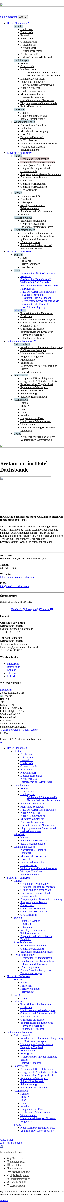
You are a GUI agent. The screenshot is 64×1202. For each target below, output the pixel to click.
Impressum (13, 663)
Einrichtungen (21, 784)
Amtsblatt (25, 923)
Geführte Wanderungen (33, 1041)
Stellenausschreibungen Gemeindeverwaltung (33, 947)
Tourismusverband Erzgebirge (36, 1022)
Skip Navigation (9, 16)
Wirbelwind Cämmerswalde (42, 797)
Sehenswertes (21, 1065)
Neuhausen (6, 689)
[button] (1, 1146)
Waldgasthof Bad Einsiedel (35, 282)
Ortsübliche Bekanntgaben (34, 883)
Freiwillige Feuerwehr (32, 806)
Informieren (20, 1001)
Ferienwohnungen (30, 988)
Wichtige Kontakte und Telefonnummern (32, 873)
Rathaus (18, 880)
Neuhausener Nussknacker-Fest (37, 1127)
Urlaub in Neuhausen (18, 976)
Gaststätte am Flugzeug (33, 307)
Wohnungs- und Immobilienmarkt (38, 868)
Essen (17, 994)
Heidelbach (26, 763)
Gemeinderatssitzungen (33, 908)
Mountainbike (27, 1050)
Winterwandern (28, 1115)
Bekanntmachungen (24, 954)
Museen (24, 1096)
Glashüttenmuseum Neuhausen (37, 825)
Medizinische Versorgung (34, 856)
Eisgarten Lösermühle (32, 294)
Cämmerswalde (28, 766)
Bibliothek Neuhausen (32, 803)
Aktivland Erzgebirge (32, 1025)
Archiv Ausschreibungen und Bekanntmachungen (36, 972)
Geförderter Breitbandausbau (36, 957)
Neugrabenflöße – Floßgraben (36, 1069)
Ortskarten (26, 1007)
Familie (24, 1093)
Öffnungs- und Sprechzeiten (35, 889)
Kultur (23, 1102)
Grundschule (27, 791)
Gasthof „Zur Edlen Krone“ (35, 279)
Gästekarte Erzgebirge (32, 1019)
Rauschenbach (28, 769)
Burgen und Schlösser (32, 1109)
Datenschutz (13, 666)
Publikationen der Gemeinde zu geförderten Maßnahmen (37, 962)
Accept (4, 1200)
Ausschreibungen (23, 942)
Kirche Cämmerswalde (32, 815)
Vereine (24, 788)
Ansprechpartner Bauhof (33, 902)
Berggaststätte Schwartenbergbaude (39, 300)
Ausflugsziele (21, 1090)
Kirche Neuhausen (30, 812)
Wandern (25, 1106)
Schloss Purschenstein (32, 1081)
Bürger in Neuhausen (18, 877)
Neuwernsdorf (28, 772)
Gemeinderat (27, 905)
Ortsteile (18, 751)
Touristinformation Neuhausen (36, 1004)
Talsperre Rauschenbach (33, 1087)
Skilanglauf (26, 1053)
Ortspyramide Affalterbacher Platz (38, 1072)
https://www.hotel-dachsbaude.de (18, 577)
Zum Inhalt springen (11, 1142)
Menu (23, 17)
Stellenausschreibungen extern (36, 951)
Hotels (23, 982)
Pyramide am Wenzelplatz (34, 1078)
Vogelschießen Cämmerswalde (37, 1130)
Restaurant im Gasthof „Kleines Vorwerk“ (37, 275)
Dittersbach (26, 757)
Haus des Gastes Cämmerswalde (38, 291)
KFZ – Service (28, 865)
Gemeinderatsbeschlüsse (33, 911)
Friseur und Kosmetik (32, 862)
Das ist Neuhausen (17, 747)
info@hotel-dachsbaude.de (14, 586)
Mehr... (4, 732)
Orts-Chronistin (28, 914)
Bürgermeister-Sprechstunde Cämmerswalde (35, 895)
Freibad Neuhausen (30, 831)
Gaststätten (26, 859)
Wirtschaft (19, 834)
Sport (23, 1099)
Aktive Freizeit (22, 1035)
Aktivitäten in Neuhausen (20, 1031)
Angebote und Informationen (36, 936)
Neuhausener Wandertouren (35, 1112)
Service (18, 917)
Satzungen (26, 927)
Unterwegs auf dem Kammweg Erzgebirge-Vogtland (37, 1046)
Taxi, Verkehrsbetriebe (32, 843)
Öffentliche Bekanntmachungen (37, 886)
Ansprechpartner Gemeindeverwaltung (41, 899)
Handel (24, 837)
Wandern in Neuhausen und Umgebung (41, 1038)
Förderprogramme (30, 967)
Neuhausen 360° (29, 778)
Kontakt (11, 669)
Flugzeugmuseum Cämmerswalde (38, 828)
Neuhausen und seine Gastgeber (37, 1010)
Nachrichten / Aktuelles (33, 849)
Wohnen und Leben (24, 846)
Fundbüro (25, 939)
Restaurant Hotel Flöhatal (34, 304)
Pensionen (26, 985)
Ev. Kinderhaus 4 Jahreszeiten (43, 800)
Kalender (12, 676)
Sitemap (11, 672)
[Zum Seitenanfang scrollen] (1, 742)
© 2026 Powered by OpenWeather (18, 729)
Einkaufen (26, 852)
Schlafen (18, 979)
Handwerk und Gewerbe (33, 840)
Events (17, 1124)
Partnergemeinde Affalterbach (36, 781)
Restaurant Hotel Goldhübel (35, 297)
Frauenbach (26, 760)
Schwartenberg (28, 1084)
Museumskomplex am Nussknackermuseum (32, 820)
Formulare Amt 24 (30, 920)
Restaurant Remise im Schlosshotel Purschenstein (39, 287)
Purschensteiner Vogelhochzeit (36, 1075)
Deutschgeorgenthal (31, 775)
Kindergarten (27, 794)
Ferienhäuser (27, 991)
